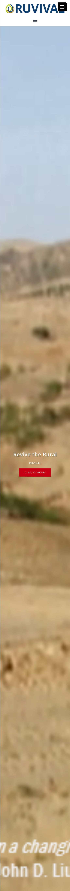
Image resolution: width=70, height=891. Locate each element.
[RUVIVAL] (35, 9)
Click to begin (35, 472)
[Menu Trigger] (62, 6)
